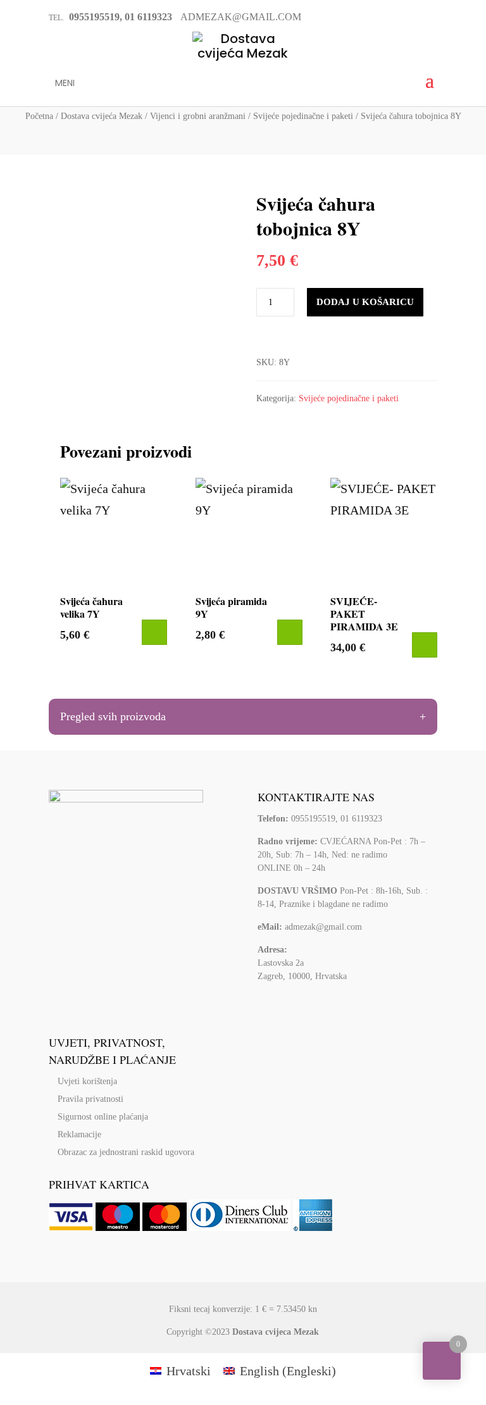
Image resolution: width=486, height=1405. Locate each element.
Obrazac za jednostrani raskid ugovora (126, 1152)
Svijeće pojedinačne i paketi (303, 116)
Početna (39, 116)
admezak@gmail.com (323, 927)
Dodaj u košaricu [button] (154, 632)
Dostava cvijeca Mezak (275, 1332)
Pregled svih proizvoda (113, 716)
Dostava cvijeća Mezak (101, 116)
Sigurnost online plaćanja (103, 1116)
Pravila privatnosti (90, 1099)
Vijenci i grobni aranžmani (198, 116)
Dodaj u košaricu (365, 302)
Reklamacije (79, 1134)
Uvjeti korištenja (87, 1081)
